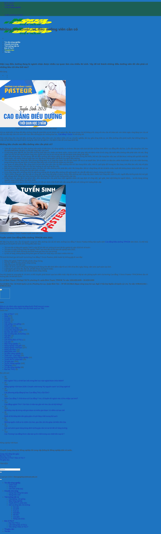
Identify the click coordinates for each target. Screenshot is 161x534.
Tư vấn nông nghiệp (12, 42)
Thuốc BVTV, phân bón (13, 359)
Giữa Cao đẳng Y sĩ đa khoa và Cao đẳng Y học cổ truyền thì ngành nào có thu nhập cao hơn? (41, 398)
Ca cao (7, 318)
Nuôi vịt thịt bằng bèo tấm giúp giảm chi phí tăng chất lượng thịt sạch (31, 416)
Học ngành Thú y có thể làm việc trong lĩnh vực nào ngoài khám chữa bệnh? (34, 381)
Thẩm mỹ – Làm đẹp (12, 355)
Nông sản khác (10, 350)
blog (6, 316)
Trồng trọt (8, 365)
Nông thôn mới (10, 351)
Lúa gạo (7, 342)
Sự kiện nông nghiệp (12, 353)
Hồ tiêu (7, 338)
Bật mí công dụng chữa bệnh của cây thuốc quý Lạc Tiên (22, 308)
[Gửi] (1, 472)
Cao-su (7, 322)
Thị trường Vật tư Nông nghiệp (16, 357)
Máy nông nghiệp (11, 344)
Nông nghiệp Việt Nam (13, 348)
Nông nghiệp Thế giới (12, 346)
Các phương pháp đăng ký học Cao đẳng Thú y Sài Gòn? (26, 392)
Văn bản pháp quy (16, 489)
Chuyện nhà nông (11, 44)
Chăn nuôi (8, 326)
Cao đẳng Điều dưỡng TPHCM (117, 242)
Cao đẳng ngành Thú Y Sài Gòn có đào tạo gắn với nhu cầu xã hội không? (33, 404)
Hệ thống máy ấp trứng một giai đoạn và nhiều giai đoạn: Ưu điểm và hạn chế (34, 410)
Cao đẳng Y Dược (65, 134)
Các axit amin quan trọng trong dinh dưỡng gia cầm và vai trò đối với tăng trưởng (35, 428)
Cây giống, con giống (12, 324)
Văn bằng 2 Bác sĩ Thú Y (18, 527)
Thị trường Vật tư (11, 46)
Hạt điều (7, 336)
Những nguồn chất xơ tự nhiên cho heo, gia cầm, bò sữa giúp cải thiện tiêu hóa (35, 422)
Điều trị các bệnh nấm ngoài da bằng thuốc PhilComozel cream (24, 306)
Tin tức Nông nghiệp (12, 7)
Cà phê (7, 320)
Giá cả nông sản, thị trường (15, 334)
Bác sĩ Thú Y (9, 3)
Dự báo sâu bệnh (11, 332)
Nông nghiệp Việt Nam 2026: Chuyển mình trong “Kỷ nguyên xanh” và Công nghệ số (37, 387)
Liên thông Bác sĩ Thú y (13, 340)
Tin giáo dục (9, 5)
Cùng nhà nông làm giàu (14, 330)
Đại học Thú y (9, 369)
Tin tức (7, 52)
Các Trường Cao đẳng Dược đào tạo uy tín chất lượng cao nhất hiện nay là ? (34, 434)
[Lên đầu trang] (1, 479)
